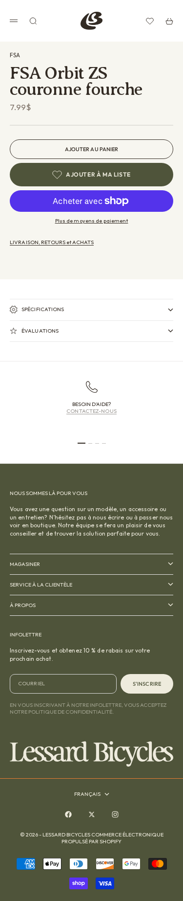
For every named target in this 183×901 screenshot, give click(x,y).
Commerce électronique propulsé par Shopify (112, 838)
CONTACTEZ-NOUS (91, 410)
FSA (15, 55)
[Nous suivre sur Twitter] (92, 814)
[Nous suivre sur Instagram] (115, 814)
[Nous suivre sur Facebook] (68, 814)
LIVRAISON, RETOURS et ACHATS (52, 242)
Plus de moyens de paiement (91, 220)
